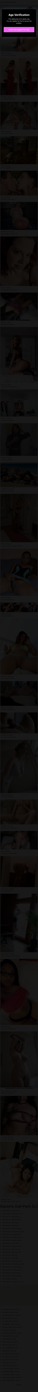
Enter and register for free (19, 30)
